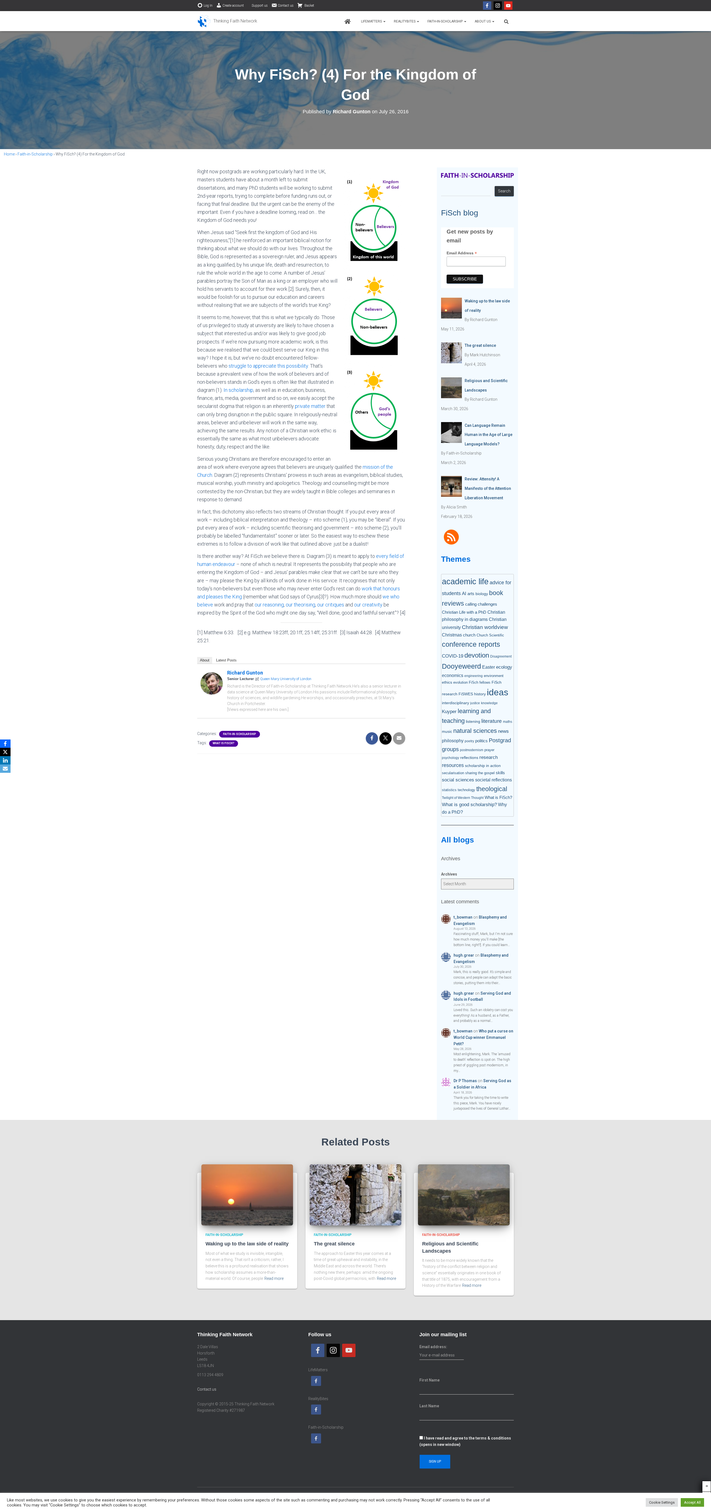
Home (9, 154)
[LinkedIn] (5, 760)
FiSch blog (459, 213)
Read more (274, 1278)
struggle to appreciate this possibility (268, 366)
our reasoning (269, 605)
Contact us (286, 5)
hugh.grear (464, 955)
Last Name (429, 1406)
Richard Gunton (245, 673)
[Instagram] (498, 5)
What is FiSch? (223, 743)
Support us (260, 5)
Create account (233, 5)
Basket (309, 5)
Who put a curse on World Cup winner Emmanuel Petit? (483, 1037)
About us (483, 21)
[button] (384, 21)
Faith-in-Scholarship (445, 21)
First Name (429, 1380)
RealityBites (405, 21)
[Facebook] (487, 5)
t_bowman (463, 917)
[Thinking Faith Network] (227, 21)
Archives (449, 874)
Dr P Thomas (465, 1081)
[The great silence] (355, 1194)
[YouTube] (508, 5)
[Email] (5, 768)
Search (504, 191)
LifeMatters (372, 21)
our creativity (368, 605)
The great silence (334, 1244)
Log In (208, 5)
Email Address (462, 253)
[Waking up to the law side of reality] (247, 1194)
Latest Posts (226, 660)
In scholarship (238, 390)
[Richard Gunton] (212, 683)
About (204, 660)
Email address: (433, 1347)
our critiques (330, 605)
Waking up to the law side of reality (247, 1244)
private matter (310, 406)
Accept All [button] (692, 1502)
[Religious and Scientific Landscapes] (464, 1194)
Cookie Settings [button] (662, 1502)
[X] (5, 752)
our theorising (300, 605)
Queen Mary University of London (285, 679)
